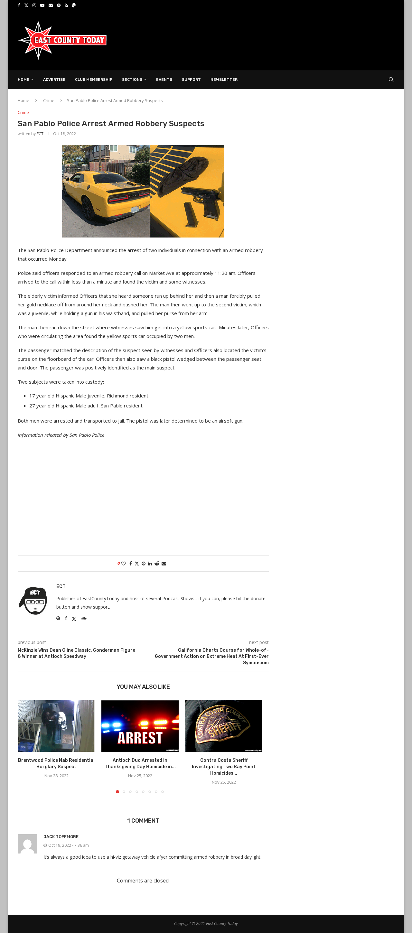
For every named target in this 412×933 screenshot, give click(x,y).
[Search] (391, 79)
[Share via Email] (164, 563)
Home (23, 79)
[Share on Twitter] (137, 563)
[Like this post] (123, 563)
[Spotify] (59, 5)
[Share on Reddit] (156, 563)
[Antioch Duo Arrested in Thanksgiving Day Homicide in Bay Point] (140, 726)
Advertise (54, 79)
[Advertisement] (277, 39)
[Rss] (66, 5)
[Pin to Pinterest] (143, 563)
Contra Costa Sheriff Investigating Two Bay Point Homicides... (224, 767)
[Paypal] (74, 5)
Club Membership (93, 79)
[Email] (51, 5)
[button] (26, 746)
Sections (132, 79)
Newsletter (224, 79)
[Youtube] (42, 5)
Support (191, 79)
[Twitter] (26, 5)
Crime (48, 100)
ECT (40, 133)
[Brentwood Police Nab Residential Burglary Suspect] (56, 726)
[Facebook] (19, 5)
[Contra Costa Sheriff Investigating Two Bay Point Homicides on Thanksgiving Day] (223, 726)
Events (164, 79)
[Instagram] (34, 5)
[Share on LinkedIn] (150, 563)
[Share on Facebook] (130, 563)
